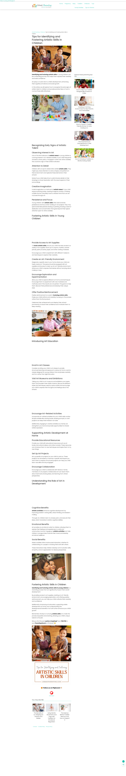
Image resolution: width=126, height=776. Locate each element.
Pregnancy (68, 3)
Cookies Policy (41, 726)
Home (61, 3)
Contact (35, 726)
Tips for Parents (89, 7)
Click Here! (51, 696)
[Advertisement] (63, 21)
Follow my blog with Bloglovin (7, 1)
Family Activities (79, 7)
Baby (74, 3)
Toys (93, 3)
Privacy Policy (49, 726)
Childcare (87, 3)
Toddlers (79, 3)
